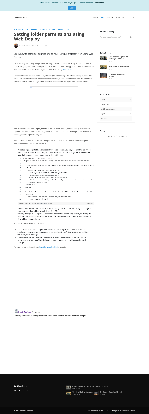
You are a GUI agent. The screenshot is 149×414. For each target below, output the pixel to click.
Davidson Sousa (20, 17)
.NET (103, 100)
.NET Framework (108, 109)
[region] (56, 179)
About (95, 17)
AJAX (103, 114)
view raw (89, 203)
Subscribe (120, 17)
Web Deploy (19, 29)
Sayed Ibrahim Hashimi (48, 247)
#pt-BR (121, 136)
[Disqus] (54, 279)
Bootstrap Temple (128, 411)
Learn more (99, 3)
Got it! (72, 8)
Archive (110, 17)
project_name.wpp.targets (28, 203)
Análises (104, 118)
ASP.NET (52, 29)
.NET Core (105, 104)
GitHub (50, 203)
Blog (102, 17)
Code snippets (31, 29)
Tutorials (42, 29)
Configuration (63, 29)
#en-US (109, 136)
